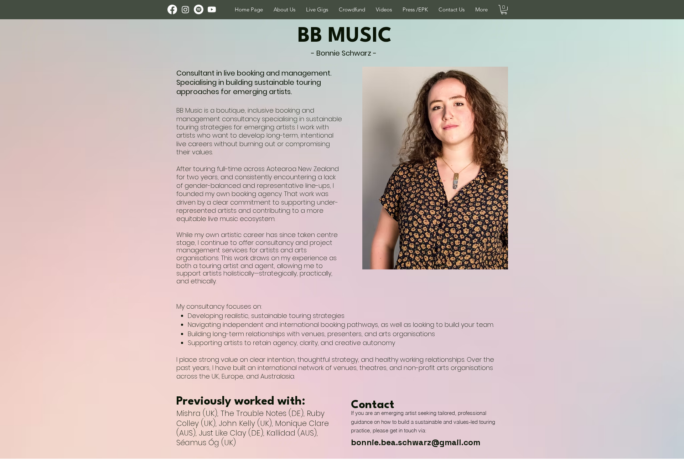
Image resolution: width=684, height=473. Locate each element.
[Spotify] (198, 9)
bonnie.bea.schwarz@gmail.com (415, 442)
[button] (451, 10)
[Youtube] (212, 9)
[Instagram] (185, 9)
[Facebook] (172, 9)
